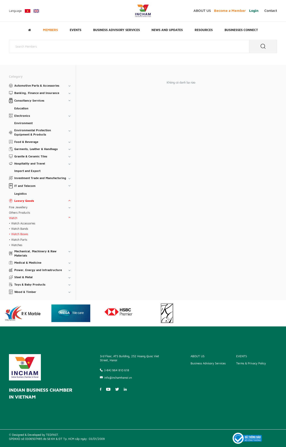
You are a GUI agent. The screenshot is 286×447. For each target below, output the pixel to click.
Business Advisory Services (116, 30)
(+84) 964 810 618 (116, 370)
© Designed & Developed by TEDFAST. (34, 435)
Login (254, 10)
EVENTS (75, 30)
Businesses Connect (241, 30)
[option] (71, 313)
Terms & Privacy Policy (251, 363)
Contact (270, 10)
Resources (204, 30)
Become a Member (230, 10)
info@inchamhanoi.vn (118, 377)
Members (50, 30)
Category (16, 76)
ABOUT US (202, 10)
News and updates (167, 30)
